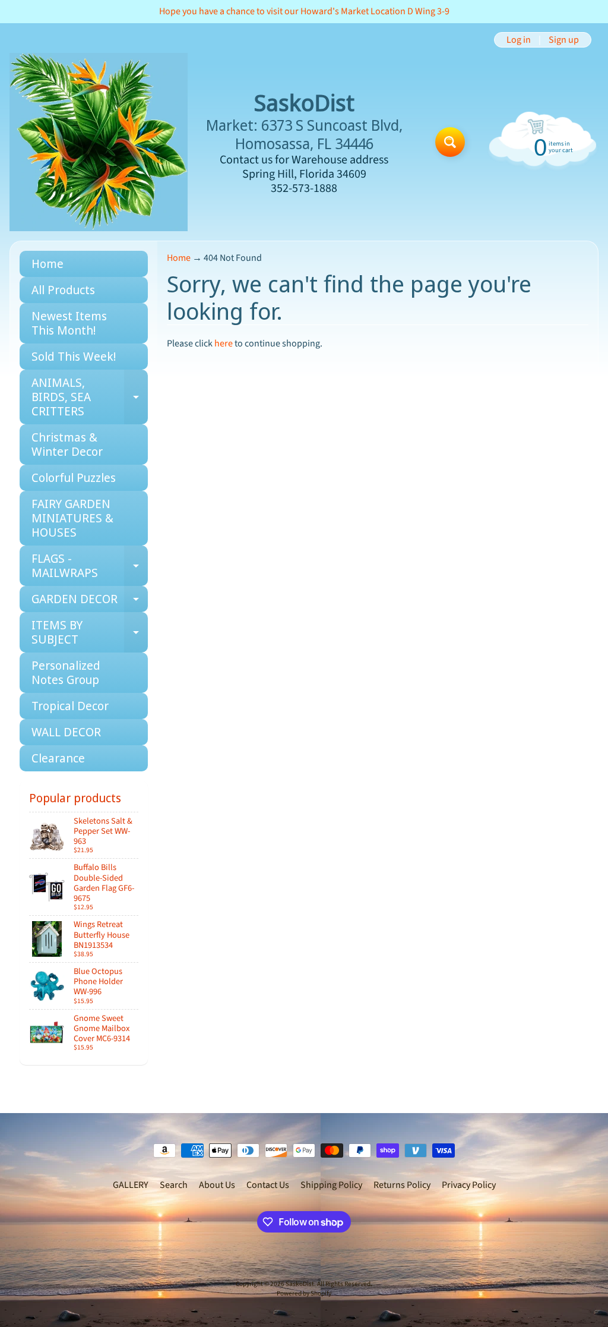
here (223, 343)
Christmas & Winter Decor (67, 444)
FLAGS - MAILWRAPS (89, 566)
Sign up (564, 40)
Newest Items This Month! (69, 323)
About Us (217, 1185)
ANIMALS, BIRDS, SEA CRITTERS (89, 396)
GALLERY (130, 1185)
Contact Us (267, 1185)
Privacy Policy (469, 1185)
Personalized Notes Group (65, 672)
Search (174, 1185)
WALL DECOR (66, 732)
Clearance (58, 758)
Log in (518, 40)
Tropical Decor (70, 706)
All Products (63, 290)
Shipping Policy (331, 1185)
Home (47, 264)
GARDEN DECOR (89, 601)
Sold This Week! (73, 356)
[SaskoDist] (99, 142)
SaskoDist (300, 1283)
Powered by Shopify (304, 1293)
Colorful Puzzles (73, 477)
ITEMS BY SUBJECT (89, 633)
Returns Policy (401, 1185)
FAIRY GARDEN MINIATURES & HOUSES (72, 518)
